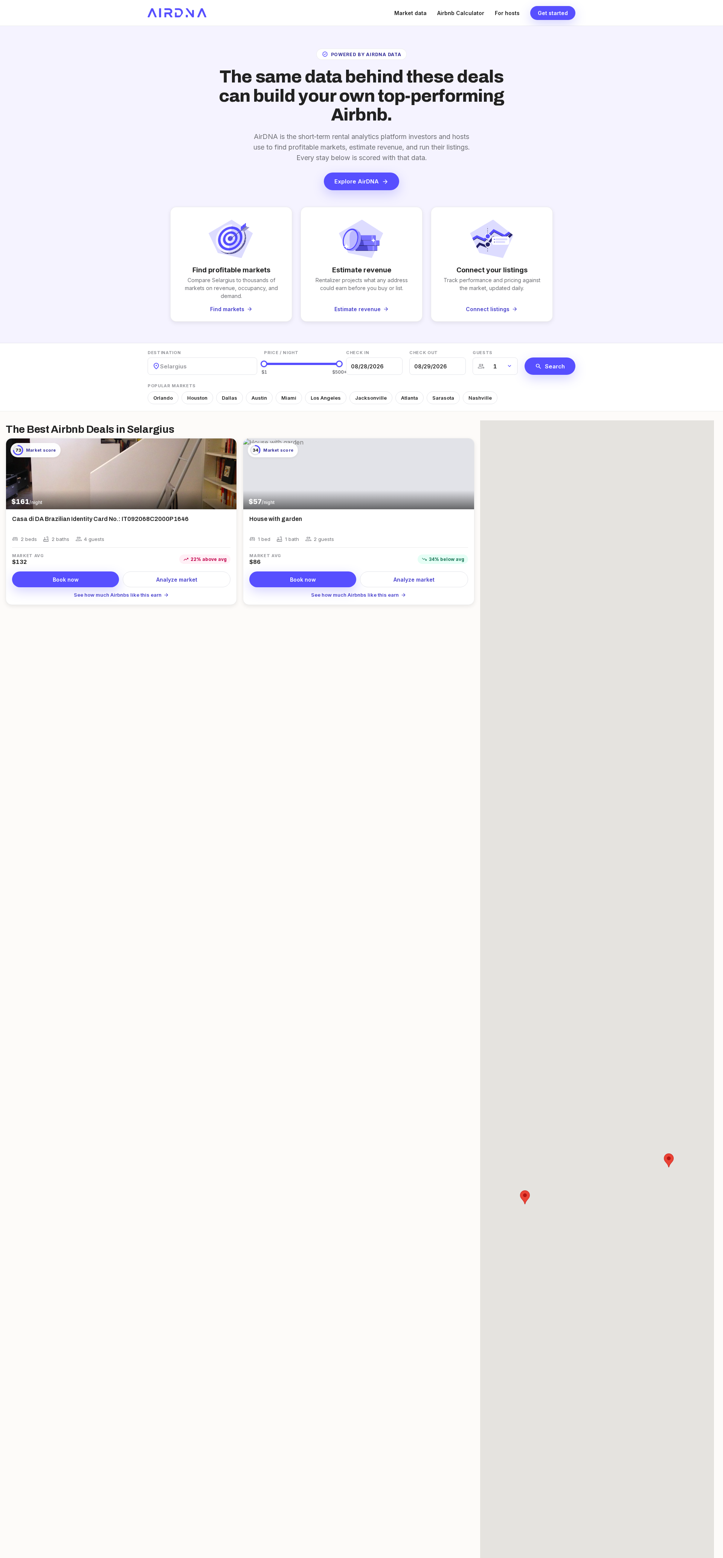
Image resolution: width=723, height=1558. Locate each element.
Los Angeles (326, 398)
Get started (553, 13)
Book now (66, 579)
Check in (357, 352)
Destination (164, 352)
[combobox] (161, 366)
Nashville (480, 398)
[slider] (264, 363)
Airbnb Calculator (460, 13)
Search (550, 366)
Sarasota (443, 398)
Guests (483, 352)
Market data (410, 13)
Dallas (229, 398)
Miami (288, 398)
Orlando (163, 398)
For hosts (507, 13)
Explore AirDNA (361, 181)
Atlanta (409, 398)
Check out (423, 352)
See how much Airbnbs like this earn (121, 595)
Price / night (281, 352)
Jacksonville (371, 398)
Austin (259, 398)
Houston (197, 398)
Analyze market (176, 579)
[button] (525, 1197)
